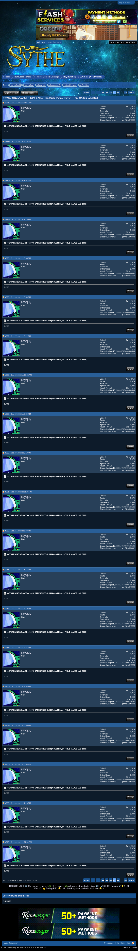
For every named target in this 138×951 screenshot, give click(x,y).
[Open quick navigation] (134, 77)
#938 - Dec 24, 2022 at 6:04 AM (18, 764)
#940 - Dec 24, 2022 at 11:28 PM (18, 842)
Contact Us (108, 943)
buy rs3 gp (29, 85)
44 (103, 92)
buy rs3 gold (16, 85)
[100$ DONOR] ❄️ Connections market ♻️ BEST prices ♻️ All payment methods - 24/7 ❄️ (54, 886)
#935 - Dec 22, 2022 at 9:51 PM (18, 648)
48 (118, 92)
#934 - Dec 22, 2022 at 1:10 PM (18, 609)
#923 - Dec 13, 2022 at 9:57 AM (18, 180)
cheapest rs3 (54, 85)
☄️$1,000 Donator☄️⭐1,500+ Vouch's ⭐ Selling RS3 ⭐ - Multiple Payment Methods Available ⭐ (82, 887)
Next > (131, 92)
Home (122, 943)
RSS (133, 943)
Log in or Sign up (126, 3)
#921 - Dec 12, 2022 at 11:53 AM (18, 103)
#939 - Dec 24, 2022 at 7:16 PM (18, 803)
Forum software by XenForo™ (24, 947)
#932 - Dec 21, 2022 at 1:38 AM (18, 531)
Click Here (130, 115)
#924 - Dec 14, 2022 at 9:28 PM (18, 219)
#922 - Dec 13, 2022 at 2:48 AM (18, 141)
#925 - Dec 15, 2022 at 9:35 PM (18, 258)
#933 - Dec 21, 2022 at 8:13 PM (18, 570)
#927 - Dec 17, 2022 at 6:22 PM (18, 336)
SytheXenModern (11, 943)
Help (117, 943)
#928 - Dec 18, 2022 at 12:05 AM (18, 375)
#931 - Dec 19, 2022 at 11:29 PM (18, 492)
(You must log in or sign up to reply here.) (20, 880)
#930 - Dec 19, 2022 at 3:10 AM (18, 453)
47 (114, 92)
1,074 (132, 109)
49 (126, 92)
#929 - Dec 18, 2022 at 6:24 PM (18, 414)
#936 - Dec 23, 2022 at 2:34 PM (18, 686)
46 (111, 92)
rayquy (26, 107)
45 (107, 92)
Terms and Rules (130, 947)
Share (130, 135)
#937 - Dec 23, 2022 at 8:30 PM (18, 725)
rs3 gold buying (70, 85)
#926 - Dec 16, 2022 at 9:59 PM (18, 297)
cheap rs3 (41, 85)
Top (128, 943)
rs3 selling (84, 85)
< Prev (86, 92)
